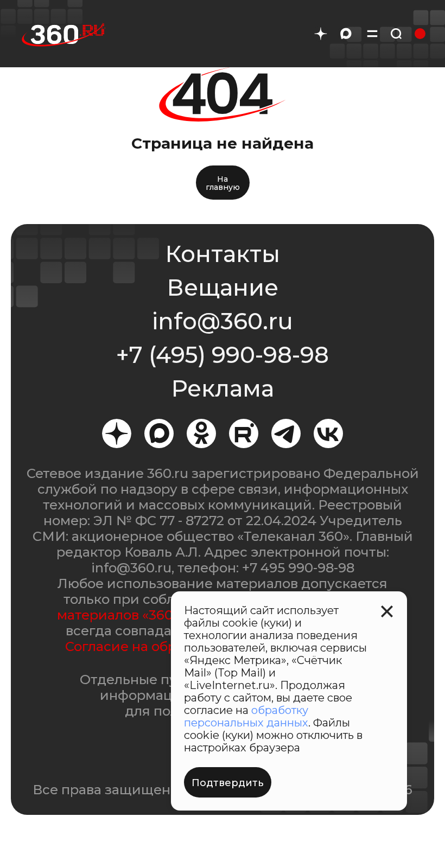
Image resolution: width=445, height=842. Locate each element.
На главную (223, 183)
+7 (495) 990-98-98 (222, 354)
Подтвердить (228, 783)
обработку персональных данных (246, 716)
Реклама (222, 388)
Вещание (222, 287)
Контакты (222, 253)
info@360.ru (222, 321)
